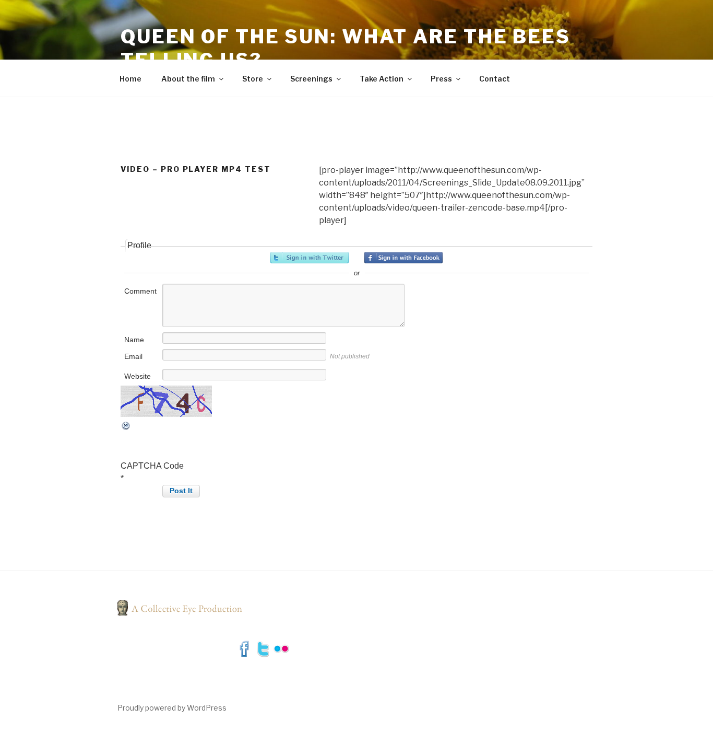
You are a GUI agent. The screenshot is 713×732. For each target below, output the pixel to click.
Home (130, 78)
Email (133, 356)
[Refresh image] (126, 428)
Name (134, 339)
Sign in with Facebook (403, 257)
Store (252, 78)
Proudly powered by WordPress (172, 707)
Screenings (311, 78)
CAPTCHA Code (152, 465)
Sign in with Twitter (309, 257)
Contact (494, 78)
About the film (188, 78)
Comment (140, 291)
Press (441, 78)
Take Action (381, 78)
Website (137, 376)
